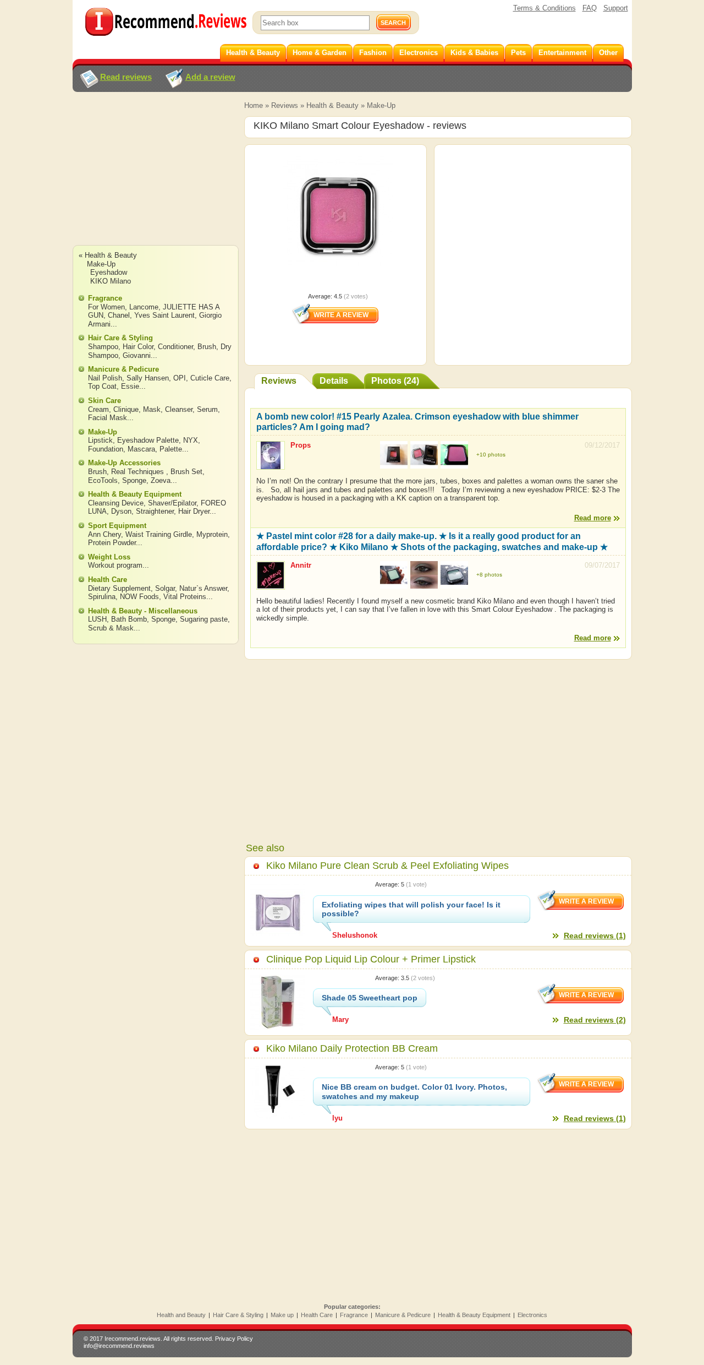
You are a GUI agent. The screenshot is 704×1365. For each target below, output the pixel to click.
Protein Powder (112, 543)
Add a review (210, 76)
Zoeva (160, 480)
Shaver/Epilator (172, 503)
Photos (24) (395, 380)
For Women (106, 307)
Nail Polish (105, 378)
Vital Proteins (184, 596)
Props (300, 445)
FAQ (589, 8)
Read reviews (126, 76)
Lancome (143, 307)
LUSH (97, 619)
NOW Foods (139, 596)
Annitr (300, 565)
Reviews (284, 105)
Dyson (121, 511)
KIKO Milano (110, 281)
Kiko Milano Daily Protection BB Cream (352, 1048)
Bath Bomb (129, 619)
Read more (592, 518)
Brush (206, 346)
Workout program (115, 565)
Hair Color (138, 346)
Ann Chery (104, 534)
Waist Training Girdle (158, 534)
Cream (98, 409)
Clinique (126, 409)
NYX (190, 440)
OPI (179, 378)
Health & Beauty (332, 105)
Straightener (155, 511)
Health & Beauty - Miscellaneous (142, 611)
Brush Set (186, 471)
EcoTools (103, 480)
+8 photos (489, 575)
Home (253, 105)
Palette (171, 449)
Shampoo (103, 346)
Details (334, 380)
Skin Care (104, 400)
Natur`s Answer (203, 588)
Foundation (105, 449)
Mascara (141, 449)
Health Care (107, 579)
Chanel (119, 315)
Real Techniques (138, 471)
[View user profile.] (270, 464)
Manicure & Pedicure (123, 369)
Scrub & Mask (111, 628)
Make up (282, 1315)
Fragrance (105, 298)
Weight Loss (109, 557)
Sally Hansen (148, 378)
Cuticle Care (209, 378)
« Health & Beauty (108, 255)
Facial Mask (107, 418)
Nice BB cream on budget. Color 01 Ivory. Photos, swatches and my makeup (414, 1092)
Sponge (134, 480)
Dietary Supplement (119, 588)
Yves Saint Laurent (164, 315)
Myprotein (212, 534)
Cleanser (179, 409)
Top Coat (102, 386)
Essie (130, 386)
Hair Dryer (194, 511)
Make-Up (381, 105)
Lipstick (100, 440)
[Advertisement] (155, 179)
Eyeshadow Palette (148, 440)
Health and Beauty (181, 1315)
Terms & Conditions (544, 8)
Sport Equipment (117, 525)
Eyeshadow (108, 272)
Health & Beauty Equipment (135, 494)
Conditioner (175, 346)
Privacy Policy (234, 1338)
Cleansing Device (116, 503)
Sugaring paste (204, 619)
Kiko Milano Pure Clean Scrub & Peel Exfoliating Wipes (387, 865)
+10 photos (490, 455)
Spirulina (102, 596)
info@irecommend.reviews (119, 1345)
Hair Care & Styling (120, 338)
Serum (207, 409)
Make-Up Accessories (124, 463)
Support (615, 8)
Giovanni (137, 355)
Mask (152, 409)
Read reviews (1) (595, 935)
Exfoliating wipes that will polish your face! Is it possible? (411, 909)
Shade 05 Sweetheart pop (369, 997)
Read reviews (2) (595, 1019)
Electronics (532, 1315)
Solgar (165, 588)
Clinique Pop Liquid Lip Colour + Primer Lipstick (371, 959)
